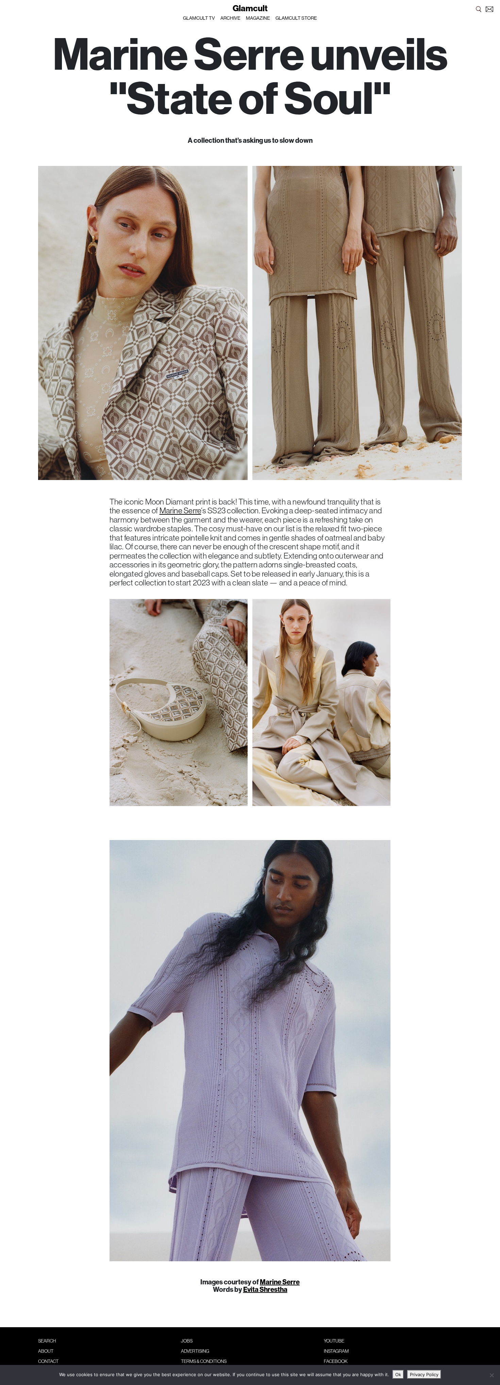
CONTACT (48, 1361)
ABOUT (45, 1351)
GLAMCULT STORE (296, 18)
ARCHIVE (230, 18)
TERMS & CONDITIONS (204, 1361)
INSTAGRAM (336, 1351)
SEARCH (47, 1341)
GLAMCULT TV (199, 18)
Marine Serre (180, 510)
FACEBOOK (336, 1361)
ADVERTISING (195, 1351)
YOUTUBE (334, 1341)
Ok (398, 1374)
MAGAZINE (258, 18)
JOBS (187, 1341)
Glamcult (250, 8)
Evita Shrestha (265, 1289)
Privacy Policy (424, 1374)
